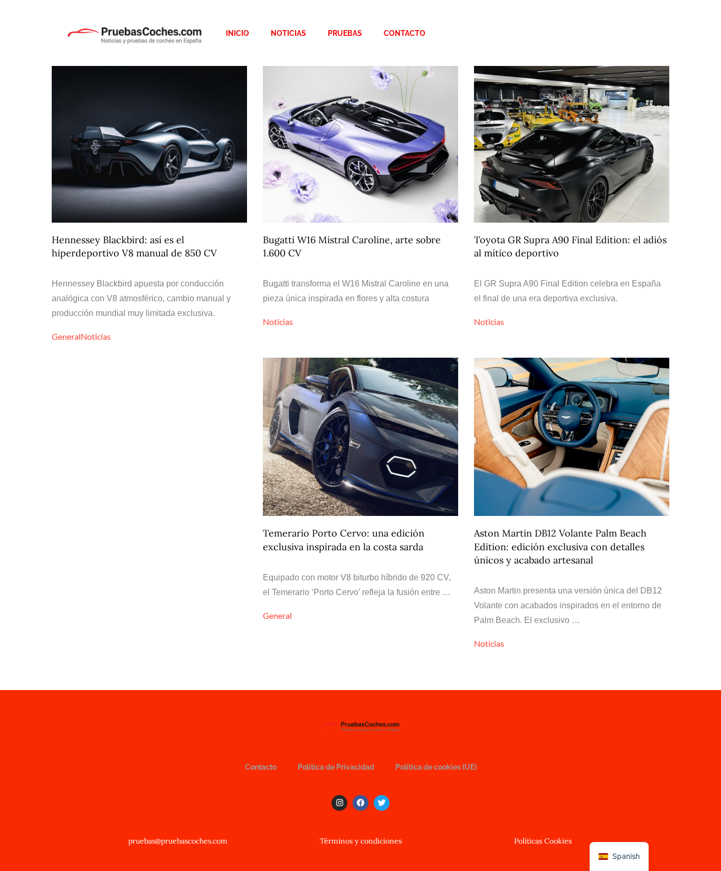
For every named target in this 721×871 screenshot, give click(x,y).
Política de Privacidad (336, 767)
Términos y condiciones (361, 841)
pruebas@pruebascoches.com (177, 841)
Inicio (237, 33)
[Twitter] (382, 803)
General (66, 336)
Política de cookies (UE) (436, 767)
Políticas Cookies (543, 841)
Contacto (404, 33)
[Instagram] (339, 803)
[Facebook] (360, 803)
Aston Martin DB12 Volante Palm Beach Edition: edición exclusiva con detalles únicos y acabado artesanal (560, 546)
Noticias (288, 33)
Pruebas (345, 33)
